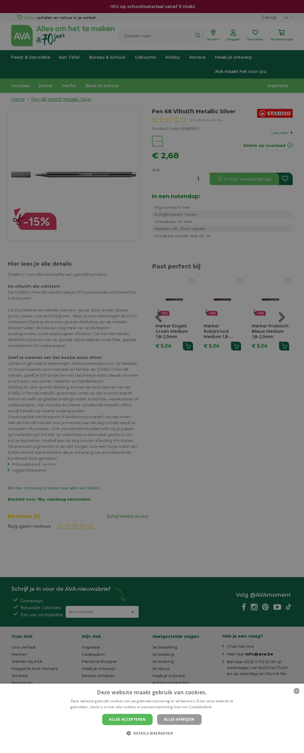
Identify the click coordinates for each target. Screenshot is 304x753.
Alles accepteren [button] (127, 719)
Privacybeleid (148, 743)
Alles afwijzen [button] (179, 719)
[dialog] (152, 718)
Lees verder (223, 706)
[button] (152, 733)
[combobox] (297, 691)
